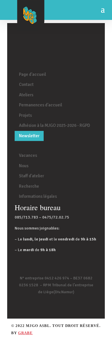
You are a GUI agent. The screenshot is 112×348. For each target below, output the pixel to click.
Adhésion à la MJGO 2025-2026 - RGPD (54, 125)
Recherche (29, 186)
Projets (25, 115)
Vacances (28, 155)
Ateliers (26, 94)
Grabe (25, 333)
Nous (23, 165)
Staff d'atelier (31, 175)
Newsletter (29, 135)
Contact (26, 84)
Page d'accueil (32, 74)
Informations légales (38, 196)
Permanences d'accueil (40, 105)
